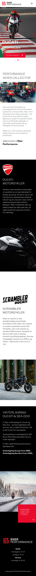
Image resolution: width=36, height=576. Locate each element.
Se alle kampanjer (12, 55)
